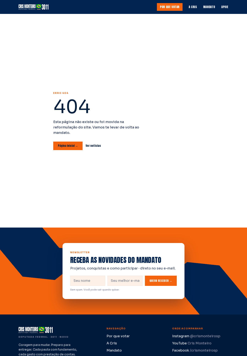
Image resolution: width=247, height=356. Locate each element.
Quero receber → (161, 281)
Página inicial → (68, 146)
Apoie (224, 7)
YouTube (191, 343)
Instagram (196, 336)
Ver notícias (93, 146)
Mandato (209, 7)
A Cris (193, 7)
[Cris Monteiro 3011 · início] (34, 7)
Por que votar (169, 7)
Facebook (195, 350)
